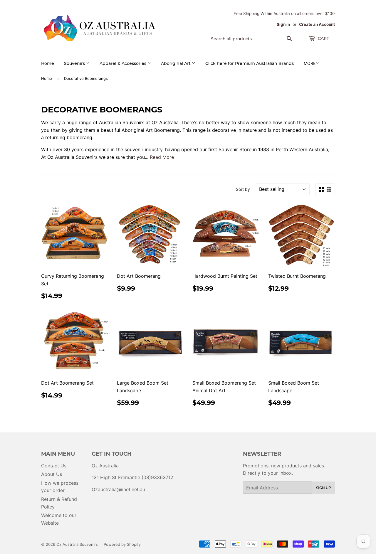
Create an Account (317, 24)
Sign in (283, 24)
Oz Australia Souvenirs (77, 544)
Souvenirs (75, 63)
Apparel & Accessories (123, 63)
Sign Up (323, 488)
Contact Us (53, 466)
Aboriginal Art (176, 63)
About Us (51, 474)
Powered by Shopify (122, 544)
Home (47, 63)
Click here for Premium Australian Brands (249, 63)
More (309, 63)
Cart (323, 38)
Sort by (243, 189)
